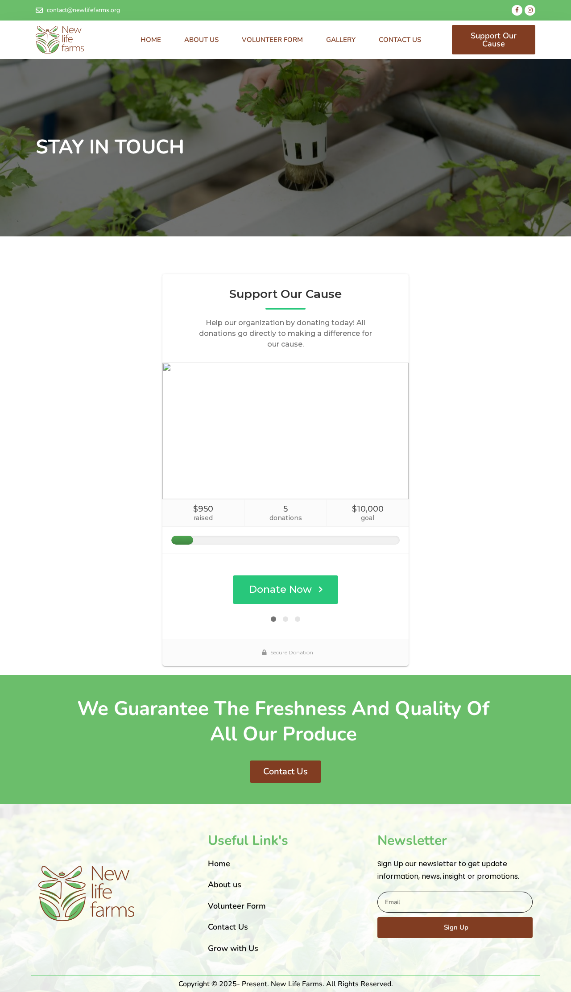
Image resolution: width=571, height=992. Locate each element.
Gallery (341, 39)
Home (151, 39)
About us (201, 39)
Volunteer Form (272, 39)
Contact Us (400, 39)
